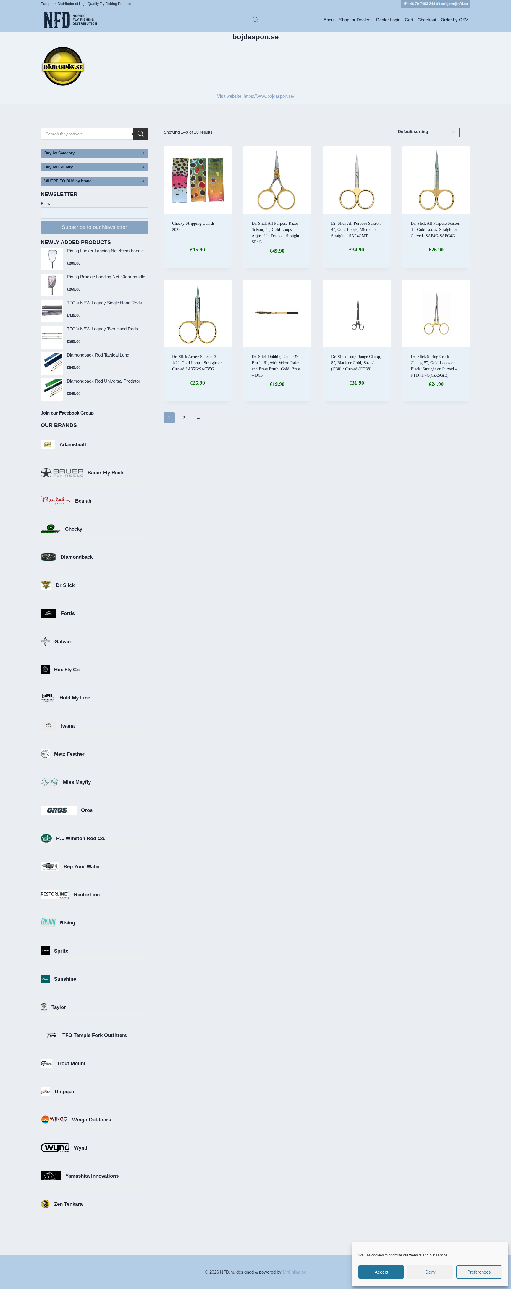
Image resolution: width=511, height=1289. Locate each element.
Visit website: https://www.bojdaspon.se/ (255, 96)
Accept (381, 1271)
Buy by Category (59, 153)
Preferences (479, 1271)
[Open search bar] (255, 20)
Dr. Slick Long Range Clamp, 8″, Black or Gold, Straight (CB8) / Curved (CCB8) (356, 362)
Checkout (427, 19)
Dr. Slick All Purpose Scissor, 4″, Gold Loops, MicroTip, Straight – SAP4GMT (356, 229)
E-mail (47, 203)
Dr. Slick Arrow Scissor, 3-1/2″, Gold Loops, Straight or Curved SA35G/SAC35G (197, 362)
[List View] (468, 132)
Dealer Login (388, 19)
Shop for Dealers (355, 19)
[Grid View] (461, 132)
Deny (430, 1271)
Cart (409, 19)
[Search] (140, 134)
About (329, 19)
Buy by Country (58, 167)
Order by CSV (454, 19)
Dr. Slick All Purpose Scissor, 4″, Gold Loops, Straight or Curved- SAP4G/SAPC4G (435, 229)
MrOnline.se (294, 1271)
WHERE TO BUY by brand (68, 181)
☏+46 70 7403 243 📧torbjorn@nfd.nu (435, 4)
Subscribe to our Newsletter (94, 227)
